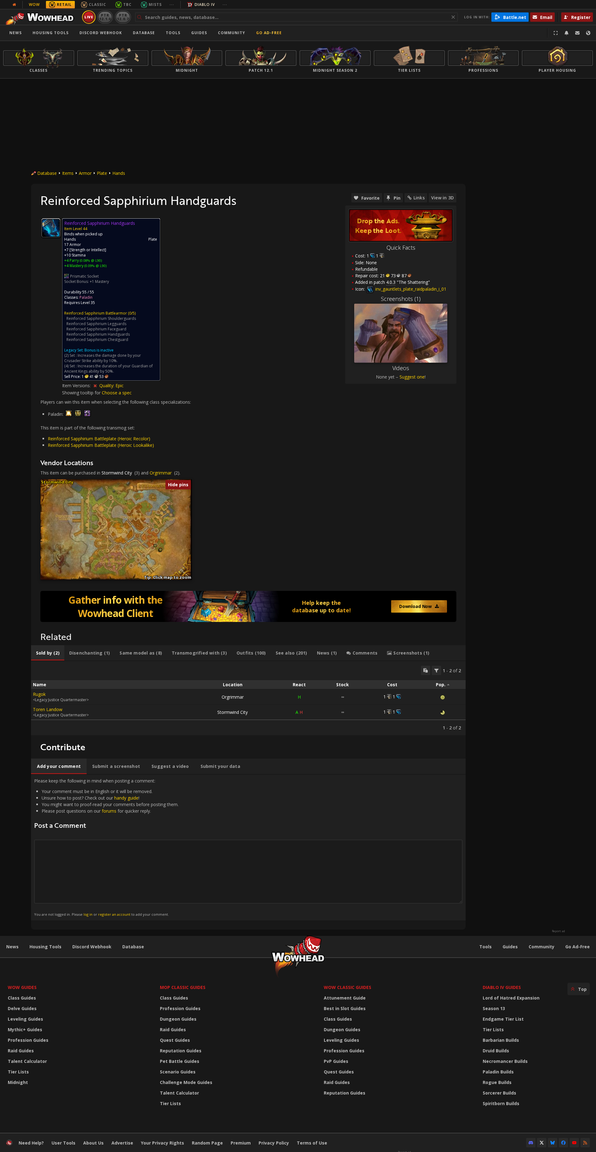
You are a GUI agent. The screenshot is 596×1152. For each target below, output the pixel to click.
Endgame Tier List (503, 1019)
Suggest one (412, 377)
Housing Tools (45, 947)
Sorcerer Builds (499, 1093)
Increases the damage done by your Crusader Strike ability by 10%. (102, 358)
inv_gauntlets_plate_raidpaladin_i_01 (410, 289)
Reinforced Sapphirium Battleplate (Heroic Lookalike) (101, 445)
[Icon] (51, 228)
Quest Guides (175, 1040)
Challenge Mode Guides (186, 1082)
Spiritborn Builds (501, 1103)
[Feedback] (577, 33)
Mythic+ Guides (25, 1029)
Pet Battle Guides (179, 1061)
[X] (541, 1142)
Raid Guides (21, 1051)
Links (419, 198)
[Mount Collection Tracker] (248, 606)
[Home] (41, 17)
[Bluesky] (552, 1142)
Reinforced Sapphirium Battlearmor (95, 313)
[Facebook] (563, 1142)
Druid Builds (496, 1051)
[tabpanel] (248, 698)
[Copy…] (425, 670)
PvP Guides (336, 1061)
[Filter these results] (436, 670)
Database (144, 32)
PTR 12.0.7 (123, 17)
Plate (102, 173)
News (15, 32)
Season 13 (494, 1008)
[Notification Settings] (566, 33)
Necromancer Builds (505, 1061)
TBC (127, 4)
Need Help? (31, 1143)
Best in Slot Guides (345, 1008)
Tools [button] (173, 32)
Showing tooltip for (82, 393)
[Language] (588, 33)
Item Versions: (77, 385)
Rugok (39, 694)
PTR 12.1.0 (105, 17)
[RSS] (585, 1142)
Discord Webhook (100, 32)
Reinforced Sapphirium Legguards (96, 323)
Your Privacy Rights (162, 1143)
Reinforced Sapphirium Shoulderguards (101, 318)
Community (231, 32)
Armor (85, 173)
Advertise (122, 1143)
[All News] (14, 4)
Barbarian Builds (501, 1040)
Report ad (558, 931)
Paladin (86, 297)
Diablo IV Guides (502, 987)
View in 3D (442, 198)
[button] (155, 545)
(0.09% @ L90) (95, 265)
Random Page (207, 1143)
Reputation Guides (180, 1051)
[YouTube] (574, 1142)
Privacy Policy (274, 1143)
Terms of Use (312, 1143)
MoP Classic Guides (182, 987)
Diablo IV (205, 4)
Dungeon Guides (178, 1019)
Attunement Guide (345, 998)
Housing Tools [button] (51, 32)
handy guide (126, 798)
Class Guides (22, 998)
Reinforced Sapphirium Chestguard (97, 339)
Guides (199, 32)
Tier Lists (18, 1072)
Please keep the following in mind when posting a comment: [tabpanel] (106, 847)
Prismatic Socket (84, 276)
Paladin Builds (498, 1072)
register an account (114, 914)
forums (109, 811)
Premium (241, 1143)
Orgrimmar (161, 473)
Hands (118, 173)
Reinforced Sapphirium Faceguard (96, 329)
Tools (485, 947)
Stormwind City (117, 473)
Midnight (18, 1082)
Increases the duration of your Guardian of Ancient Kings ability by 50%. (108, 368)
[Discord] (530, 1142)
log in (88, 914)
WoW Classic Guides (347, 987)
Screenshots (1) (401, 298)
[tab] (47, 653)
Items (68, 173)
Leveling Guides (25, 1019)
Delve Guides (22, 1008)
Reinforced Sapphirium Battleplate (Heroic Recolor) (99, 439)
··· (171, 4)
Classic (97, 4)
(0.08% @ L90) (90, 260)
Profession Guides (28, 1040)
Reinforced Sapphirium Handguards (98, 334)
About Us (93, 1143)
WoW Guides (22, 987)
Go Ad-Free (269, 32)
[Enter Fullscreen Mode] (555, 33)
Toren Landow (47, 709)
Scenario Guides (178, 1072)
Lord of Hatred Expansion (511, 998)
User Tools (63, 1143)
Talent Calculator (27, 1061)
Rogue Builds (497, 1082)
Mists (155, 4)
